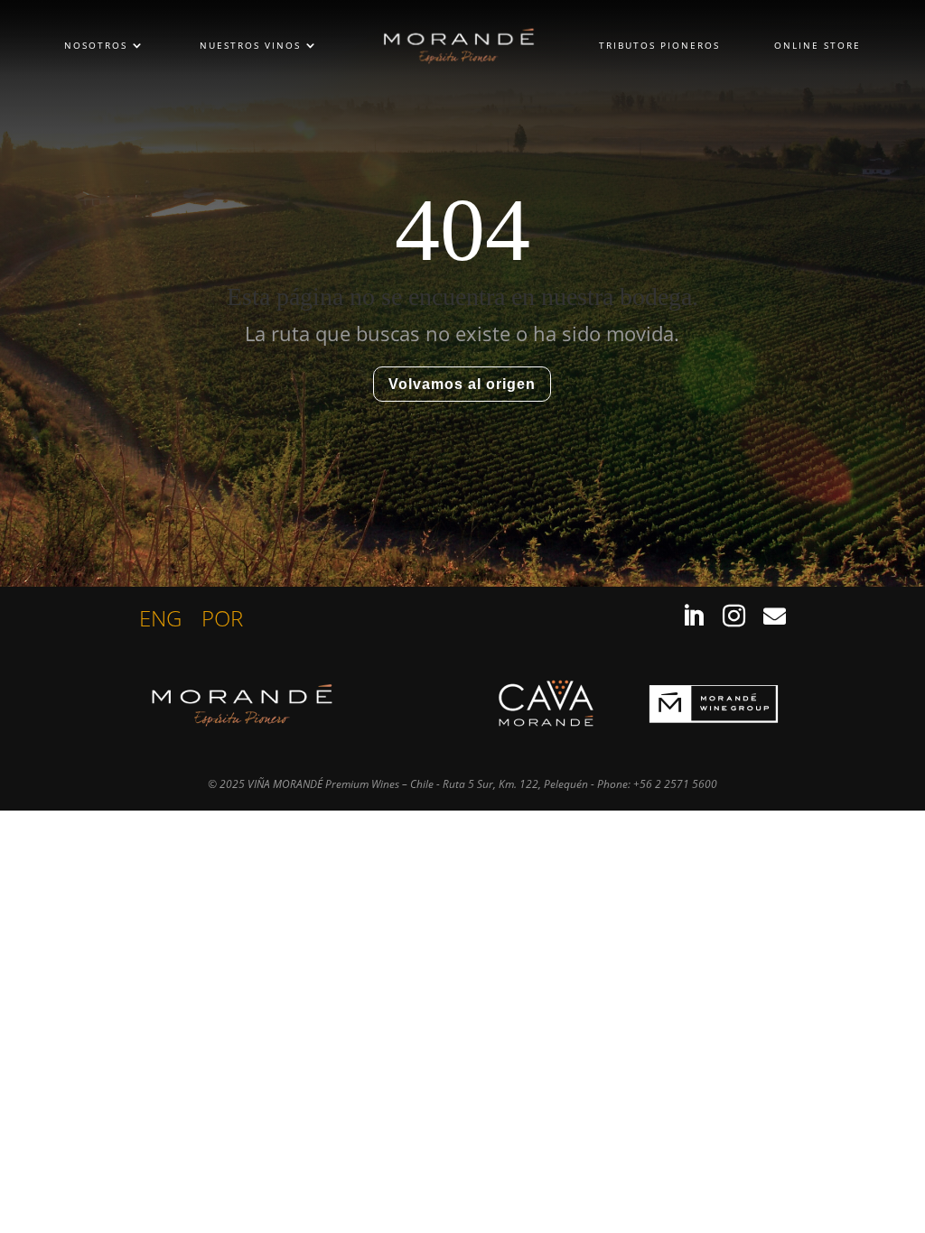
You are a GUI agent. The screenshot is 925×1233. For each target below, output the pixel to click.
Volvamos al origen (462, 384)
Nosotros (95, 45)
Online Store (817, 45)
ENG (160, 622)
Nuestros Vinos (250, 45)
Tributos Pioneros (659, 45)
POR (222, 622)
